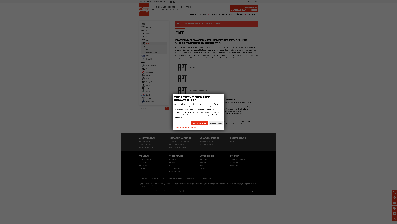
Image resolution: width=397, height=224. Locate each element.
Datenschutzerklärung (181, 127)
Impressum (193, 127)
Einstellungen (216, 123)
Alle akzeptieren (199, 123)
